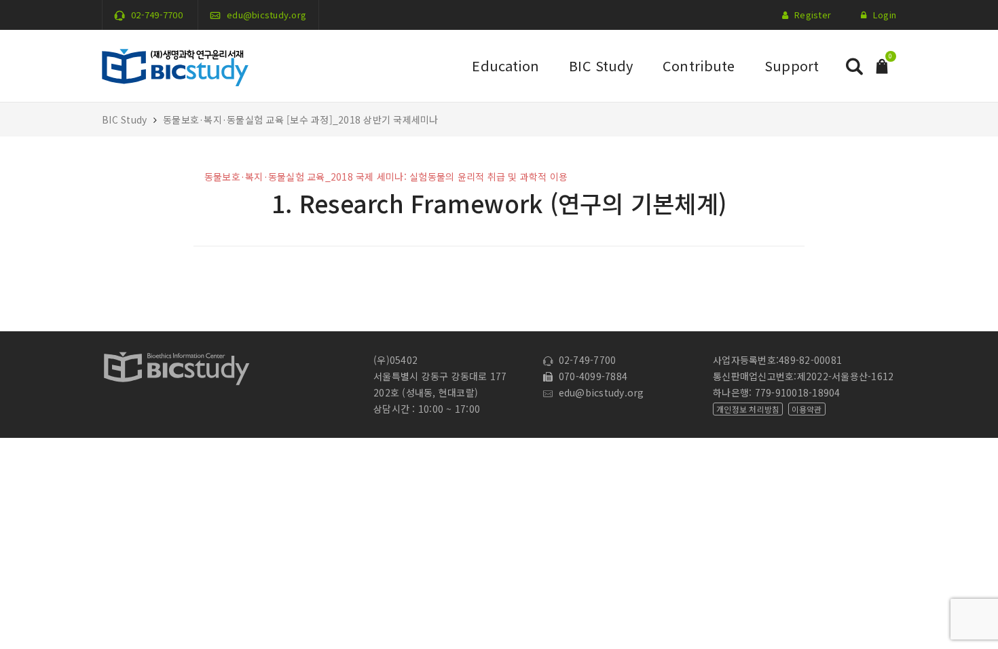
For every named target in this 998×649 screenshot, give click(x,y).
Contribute (699, 65)
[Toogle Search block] (854, 66)
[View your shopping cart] (882, 64)
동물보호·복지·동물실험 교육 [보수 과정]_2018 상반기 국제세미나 (301, 119)
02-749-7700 (157, 14)
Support (791, 65)
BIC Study (601, 65)
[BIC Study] (175, 64)
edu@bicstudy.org (266, 14)
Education (505, 65)
